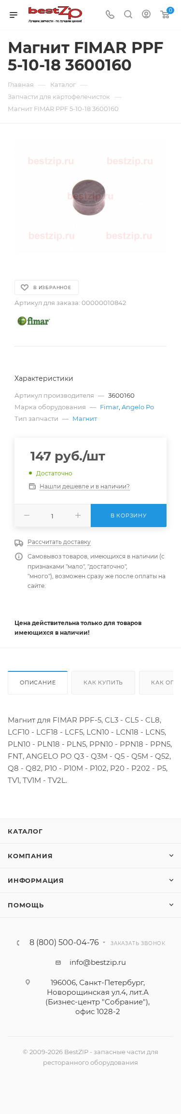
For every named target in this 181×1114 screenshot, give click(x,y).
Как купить (103, 682)
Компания (30, 856)
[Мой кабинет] (146, 15)
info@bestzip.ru (98, 962)
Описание (38, 682)
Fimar (109, 407)
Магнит (84, 418)
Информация (36, 880)
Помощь (26, 905)
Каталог (25, 831)
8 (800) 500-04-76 (64, 943)
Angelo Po (138, 407)
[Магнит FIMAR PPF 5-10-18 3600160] (90, 196)
